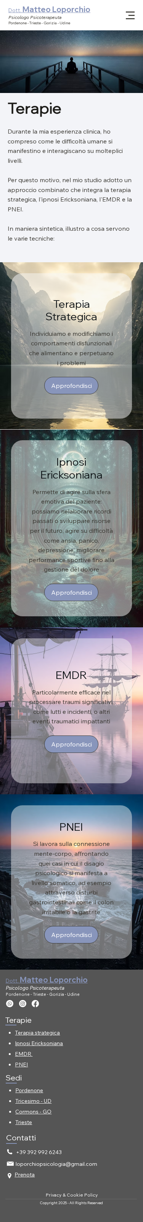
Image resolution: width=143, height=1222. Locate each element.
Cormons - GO (33, 1111)
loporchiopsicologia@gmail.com (56, 1164)
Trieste (23, 1122)
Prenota (24, 1174)
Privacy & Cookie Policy (72, 1195)
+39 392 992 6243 (39, 1152)
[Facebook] (35, 1003)
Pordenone (29, 1090)
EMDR (23, 1053)
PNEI (21, 1064)
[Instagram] (22, 1003)
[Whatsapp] (9, 1003)
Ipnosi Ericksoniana (39, 1043)
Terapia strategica (37, 1032)
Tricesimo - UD (33, 1101)
